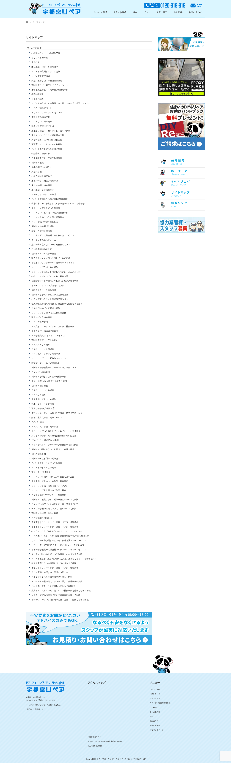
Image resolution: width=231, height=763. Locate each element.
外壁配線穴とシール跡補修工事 (45, 53)
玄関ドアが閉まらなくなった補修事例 (48, 376)
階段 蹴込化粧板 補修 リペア (46, 417)
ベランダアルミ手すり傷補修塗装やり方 (49, 299)
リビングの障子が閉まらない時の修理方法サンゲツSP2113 (58, 540)
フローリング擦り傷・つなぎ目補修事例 (49, 212)
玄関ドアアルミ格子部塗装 (43, 253)
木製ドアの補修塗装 (40, 117)
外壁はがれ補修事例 (40, 372)
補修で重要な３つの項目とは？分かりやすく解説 (53, 563)
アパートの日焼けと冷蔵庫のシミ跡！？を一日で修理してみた (60, 103)
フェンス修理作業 (39, 58)
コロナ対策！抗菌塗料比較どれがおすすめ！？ (52, 235)
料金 (135, 12)
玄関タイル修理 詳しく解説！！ (46, 513)
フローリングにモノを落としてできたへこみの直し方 (55, 272)
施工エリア (161, 12)
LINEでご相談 (155, 689)
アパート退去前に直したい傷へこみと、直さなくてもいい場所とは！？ (64, 558)
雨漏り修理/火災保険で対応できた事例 (49, 381)
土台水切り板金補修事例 (42, 190)
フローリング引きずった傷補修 (45, 208)
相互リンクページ (157, 730)
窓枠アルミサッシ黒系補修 (43, 290)
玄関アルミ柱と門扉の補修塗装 (45, 458)
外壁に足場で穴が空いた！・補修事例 (48, 495)
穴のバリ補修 (37, 422)
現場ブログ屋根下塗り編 (42, 126)
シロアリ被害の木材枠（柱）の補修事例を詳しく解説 (55, 595)
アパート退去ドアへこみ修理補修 (46, 149)
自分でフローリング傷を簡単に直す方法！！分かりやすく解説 (60, 599)
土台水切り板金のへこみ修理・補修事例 (49, 481)
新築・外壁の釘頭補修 (41, 231)
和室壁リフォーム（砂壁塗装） (45, 363)
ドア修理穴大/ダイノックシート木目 (48, 335)
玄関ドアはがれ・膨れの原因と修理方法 (49, 294)
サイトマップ (155, 698)
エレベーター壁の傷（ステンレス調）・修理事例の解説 (56, 581)
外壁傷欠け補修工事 (40, 153)
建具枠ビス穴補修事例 (41, 317)
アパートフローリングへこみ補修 (46, 463)
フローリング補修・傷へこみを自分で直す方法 (52, 477)
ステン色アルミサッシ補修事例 (45, 354)
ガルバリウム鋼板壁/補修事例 (45, 440)
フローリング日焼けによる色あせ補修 (48, 313)
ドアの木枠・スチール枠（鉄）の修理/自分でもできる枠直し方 (60, 536)
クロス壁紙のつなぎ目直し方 (44, 222)
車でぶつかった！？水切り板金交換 (47, 135)
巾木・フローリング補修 (42, 404)
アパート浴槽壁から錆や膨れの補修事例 (49, 199)
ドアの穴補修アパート (41, 108)
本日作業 (35, 62)
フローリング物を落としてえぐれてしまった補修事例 (55, 431)
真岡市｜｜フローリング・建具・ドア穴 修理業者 (54, 522)
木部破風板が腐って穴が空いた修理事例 (49, 90)
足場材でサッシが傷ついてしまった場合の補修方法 (54, 281)
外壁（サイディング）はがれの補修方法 (49, 276)
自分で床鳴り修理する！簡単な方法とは (49, 572)
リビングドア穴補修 (40, 76)
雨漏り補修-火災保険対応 (43, 408)
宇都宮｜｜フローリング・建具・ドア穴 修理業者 (54, 568)
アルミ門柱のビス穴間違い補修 (45, 308)
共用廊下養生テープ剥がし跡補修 (46, 158)
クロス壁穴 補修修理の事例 (44, 331)
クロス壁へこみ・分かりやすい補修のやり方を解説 (54, 445)
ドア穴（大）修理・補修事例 (44, 426)
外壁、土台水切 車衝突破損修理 (46, 80)
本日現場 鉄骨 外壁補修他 (44, 67)
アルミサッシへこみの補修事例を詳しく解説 (51, 577)
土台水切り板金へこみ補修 (43, 399)
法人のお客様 (100, 12)
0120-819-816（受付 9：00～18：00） (41, 700)
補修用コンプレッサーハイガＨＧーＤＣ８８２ (52, 263)
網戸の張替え (37, 94)
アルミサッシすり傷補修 (42, 349)
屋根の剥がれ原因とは (41, 167)
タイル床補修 (37, 99)
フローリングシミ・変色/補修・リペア (49, 358)
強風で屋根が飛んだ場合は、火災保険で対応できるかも (56, 304)
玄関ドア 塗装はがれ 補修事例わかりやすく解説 (54, 499)
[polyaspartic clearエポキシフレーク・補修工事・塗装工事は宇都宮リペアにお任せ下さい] (54, 8)
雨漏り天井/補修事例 (41, 472)
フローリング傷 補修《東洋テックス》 (49, 486)
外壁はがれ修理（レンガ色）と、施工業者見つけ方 (54, 504)
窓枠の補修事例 (38, 454)
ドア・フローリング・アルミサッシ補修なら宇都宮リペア (121, 759)
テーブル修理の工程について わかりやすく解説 (53, 508)
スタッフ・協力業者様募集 (160, 703)
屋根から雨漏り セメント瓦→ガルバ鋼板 (50, 131)
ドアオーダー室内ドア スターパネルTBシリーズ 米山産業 (57, 545)
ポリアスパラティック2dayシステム (47, 112)
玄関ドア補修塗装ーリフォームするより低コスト (53, 367)
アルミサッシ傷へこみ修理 (43, 194)
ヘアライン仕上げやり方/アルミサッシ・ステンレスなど (57, 531)
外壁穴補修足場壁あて (41, 176)
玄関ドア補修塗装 (39, 385)
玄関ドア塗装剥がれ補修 (42, 226)
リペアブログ (34, 48)
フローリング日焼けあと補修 (44, 267)
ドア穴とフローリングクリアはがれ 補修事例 (52, 326)
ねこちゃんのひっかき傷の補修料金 (47, 217)
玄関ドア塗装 (37, 162)
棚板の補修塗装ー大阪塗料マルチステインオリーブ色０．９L (59, 549)
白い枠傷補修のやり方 (44, 249)
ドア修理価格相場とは (41, 518)
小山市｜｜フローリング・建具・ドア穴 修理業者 (54, 527)
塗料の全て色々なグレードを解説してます (50, 244)
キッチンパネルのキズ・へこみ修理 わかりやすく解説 (56, 554)
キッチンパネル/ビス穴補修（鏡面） (48, 285)
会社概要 (178, 12)
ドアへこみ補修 (38, 395)
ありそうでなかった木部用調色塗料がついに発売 (53, 436)
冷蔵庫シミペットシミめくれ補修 (46, 144)
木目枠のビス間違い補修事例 (44, 181)
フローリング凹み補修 (41, 121)
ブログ (146, 12)
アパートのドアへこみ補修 (43, 467)
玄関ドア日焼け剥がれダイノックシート (49, 85)
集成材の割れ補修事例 (41, 185)
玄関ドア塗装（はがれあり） (44, 340)
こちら (57, 705)
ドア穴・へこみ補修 (40, 345)
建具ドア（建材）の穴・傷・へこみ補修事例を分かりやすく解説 (61, 590)
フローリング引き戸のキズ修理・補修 (48, 490)
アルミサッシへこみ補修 (42, 390)
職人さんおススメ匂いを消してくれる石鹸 (50, 258)
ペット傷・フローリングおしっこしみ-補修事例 (53, 586)
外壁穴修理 (36, 171)
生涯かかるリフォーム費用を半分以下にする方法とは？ (56, 413)
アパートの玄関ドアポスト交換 (45, 71)
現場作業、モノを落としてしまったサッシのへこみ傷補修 (58, 203)
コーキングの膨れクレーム (43, 240)
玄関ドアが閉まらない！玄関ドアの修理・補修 (52, 449)
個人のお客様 (119, 12)
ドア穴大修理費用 (39, 322)
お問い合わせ (195, 12)
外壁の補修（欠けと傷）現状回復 (46, 140)
